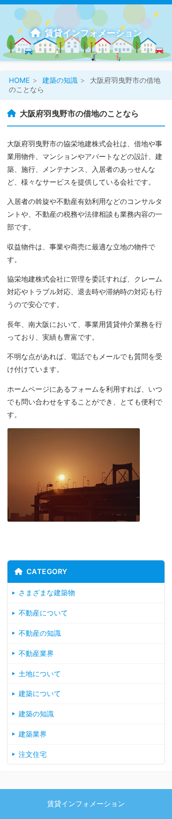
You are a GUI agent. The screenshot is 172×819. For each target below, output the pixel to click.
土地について (40, 673)
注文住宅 (33, 754)
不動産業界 (36, 653)
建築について (40, 693)
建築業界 (33, 734)
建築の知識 (60, 80)
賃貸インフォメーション (93, 33)
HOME (19, 80)
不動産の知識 (40, 633)
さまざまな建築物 (47, 592)
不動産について (43, 612)
